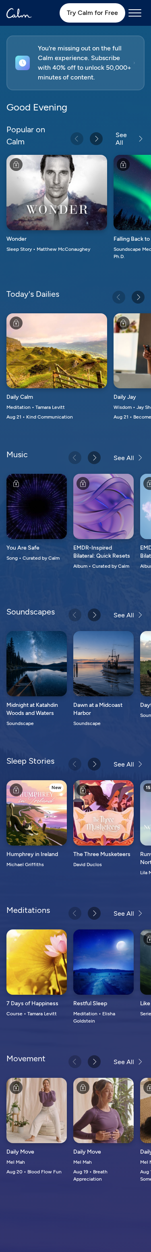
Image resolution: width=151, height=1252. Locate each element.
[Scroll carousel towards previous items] (76, 138)
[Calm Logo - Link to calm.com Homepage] (19, 13)
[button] (75, 62)
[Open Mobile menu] (135, 13)
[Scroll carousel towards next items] (96, 138)
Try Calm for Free (92, 13)
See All (121, 138)
